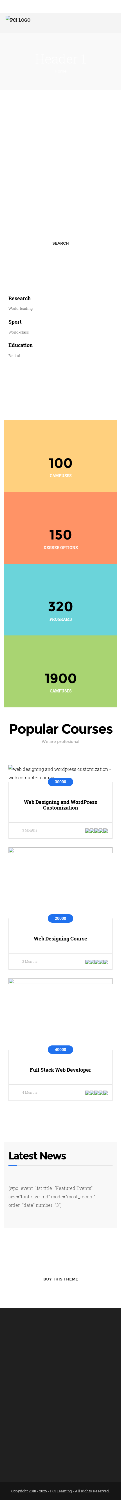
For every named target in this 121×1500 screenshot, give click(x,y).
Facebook (13, 1459)
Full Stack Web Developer (60, 1069)
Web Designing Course (60, 938)
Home (61, 71)
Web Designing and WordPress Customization (60, 805)
